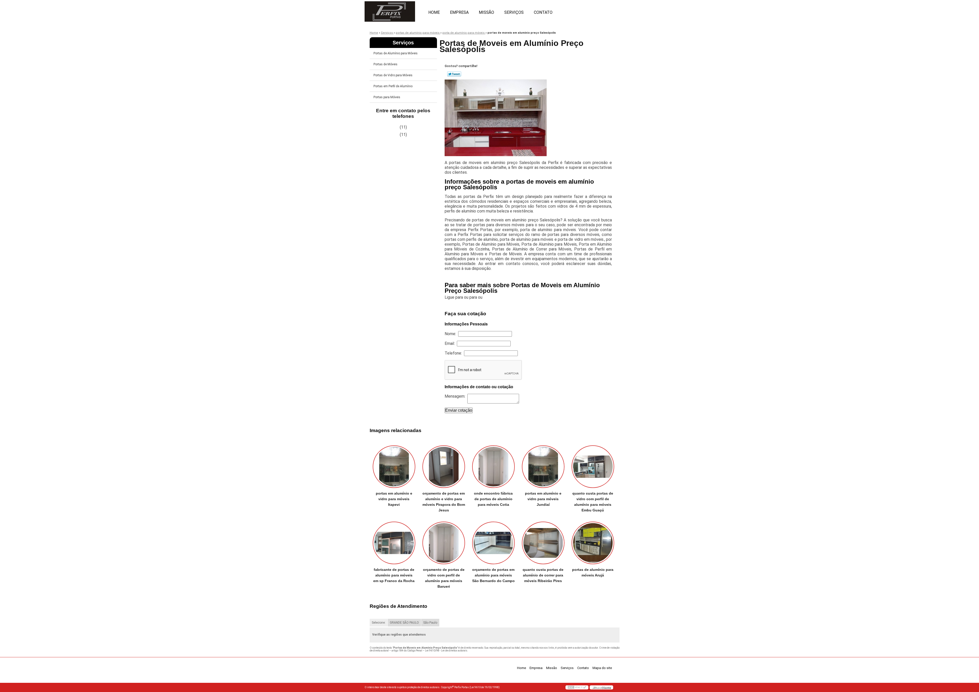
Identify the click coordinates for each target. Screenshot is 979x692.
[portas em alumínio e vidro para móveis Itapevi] (394, 466)
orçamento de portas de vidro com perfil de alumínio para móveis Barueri (444, 578)
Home (434, 12)
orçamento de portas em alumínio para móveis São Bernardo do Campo (493, 575)
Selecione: (378, 622)
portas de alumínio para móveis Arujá (592, 572)
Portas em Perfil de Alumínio (393, 86)
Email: (451, 343)
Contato (543, 12)
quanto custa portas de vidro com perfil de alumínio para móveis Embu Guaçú (592, 501)
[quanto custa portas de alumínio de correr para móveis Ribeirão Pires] (543, 543)
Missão (486, 12)
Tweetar (454, 74)
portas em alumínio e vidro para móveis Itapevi (394, 499)
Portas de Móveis (385, 64)
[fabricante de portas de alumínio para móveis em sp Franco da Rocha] (394, 543)
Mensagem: (456, 396)
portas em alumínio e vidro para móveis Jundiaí (543, 499)
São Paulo (430, 622)
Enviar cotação (458, 410)
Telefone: (454, 353)
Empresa (459, 12)
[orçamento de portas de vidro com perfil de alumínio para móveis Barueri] (443, 543)
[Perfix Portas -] (394, 10)
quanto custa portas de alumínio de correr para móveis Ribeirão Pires (543, 575)
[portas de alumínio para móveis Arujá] (593, 543)
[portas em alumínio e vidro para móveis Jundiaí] (543, 466)
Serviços (514, 12)
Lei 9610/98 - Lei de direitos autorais (446, 650)
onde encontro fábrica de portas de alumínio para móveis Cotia (493, 499)
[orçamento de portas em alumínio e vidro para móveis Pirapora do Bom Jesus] (443, 466)
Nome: (451, 333)
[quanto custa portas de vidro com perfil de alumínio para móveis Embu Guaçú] (593, 466)
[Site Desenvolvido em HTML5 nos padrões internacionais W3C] (576, 687)
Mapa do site (602, 668)
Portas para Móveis (386, 97)
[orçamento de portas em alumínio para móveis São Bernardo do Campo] (493, 543)
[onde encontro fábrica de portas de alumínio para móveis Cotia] (493, 466)
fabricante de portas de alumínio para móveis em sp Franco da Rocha (394, 575)
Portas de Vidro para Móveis (393, 75)
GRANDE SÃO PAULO (404, 622)
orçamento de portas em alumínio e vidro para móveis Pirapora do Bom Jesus (443, 501)
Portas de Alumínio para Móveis (395, 53)
